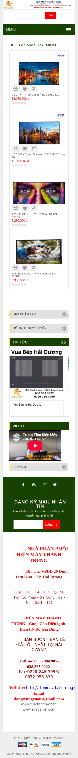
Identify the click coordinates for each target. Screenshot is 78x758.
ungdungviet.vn (62, 754)
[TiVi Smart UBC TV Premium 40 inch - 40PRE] (39, 193)
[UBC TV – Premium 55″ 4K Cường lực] (39, 73)
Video (18, 426)
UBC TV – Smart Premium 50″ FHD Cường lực (38, 156)
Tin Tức (20, 342)
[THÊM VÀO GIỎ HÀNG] (16, 88)
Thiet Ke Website (34, 754)
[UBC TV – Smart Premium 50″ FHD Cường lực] (39, 132)
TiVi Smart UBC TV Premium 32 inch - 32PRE (35, 275)
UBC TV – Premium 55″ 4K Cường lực (35, 95)
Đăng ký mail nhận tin (40, 504)
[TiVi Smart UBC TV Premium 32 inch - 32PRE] (39, 253)
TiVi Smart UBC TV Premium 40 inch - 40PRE (35, 215)
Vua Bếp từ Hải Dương (27, 404)
